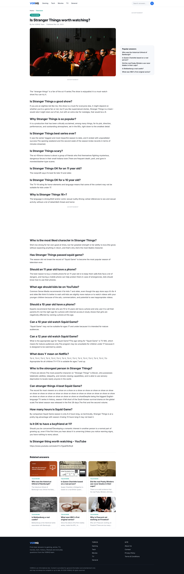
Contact (128, 549)
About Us (128, 546)
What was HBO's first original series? (70, 518)
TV (67, 3)
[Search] (152, 3)
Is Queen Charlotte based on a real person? (72, 483)
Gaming (45, 3)
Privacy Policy (130, 553)
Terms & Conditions (132, 556)
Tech (53, 3)
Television (39, 10)
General (74, 3)
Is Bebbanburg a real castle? (133, 69)
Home (32, 10)
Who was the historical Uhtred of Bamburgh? (41, 483)
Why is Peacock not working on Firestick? (99, 518)
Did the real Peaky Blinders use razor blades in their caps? (102, 484)
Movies (60, 3)
